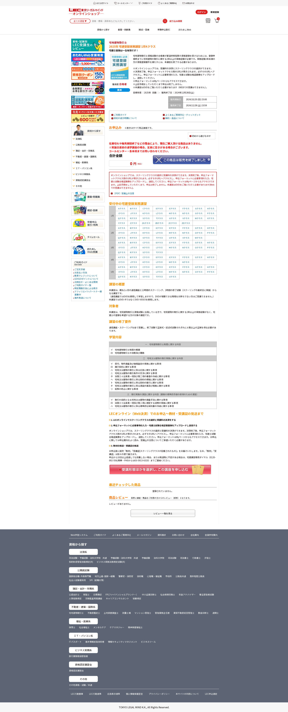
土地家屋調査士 (111, 612)
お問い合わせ (178, 534)
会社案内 (194, 534)
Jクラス (133, 213)
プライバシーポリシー (159, 693)
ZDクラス (186, 223)
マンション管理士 (142, 612)
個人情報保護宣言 (134, 693)
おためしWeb (184, 29)
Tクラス (159, 218)
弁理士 (207, 557)
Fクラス (186, 208)
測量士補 (126, 612)
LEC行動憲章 (77, 693)
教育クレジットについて (86, 275)
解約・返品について (174, 118)
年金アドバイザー (187, 594)
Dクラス (159, 208)
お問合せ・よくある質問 (86, 281)
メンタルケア (99, 627)
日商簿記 (97, 594)
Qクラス (121, 218)
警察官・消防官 (125, 576)
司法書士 (184, 557)
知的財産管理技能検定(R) (81, 561)
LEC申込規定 (211, 693)
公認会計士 (74, 594)
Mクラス (172, 213)
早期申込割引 (164, 29)
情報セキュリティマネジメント (122, 641)
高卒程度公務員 (197, 576)
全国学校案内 (211, 534)
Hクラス (210, 208)
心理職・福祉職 (154, 576)
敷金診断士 (203, 612)
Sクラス (146, 218)
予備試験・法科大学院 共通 (124, 557)
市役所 (168, 576)
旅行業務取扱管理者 (78, 656)
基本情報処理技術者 (94, 641)
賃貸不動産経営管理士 (183, 612)
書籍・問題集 (124, 29)
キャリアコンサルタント (117, 598)
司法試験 (172, 557)
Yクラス (121, 223)
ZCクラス (173, 223)
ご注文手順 (80, 269)
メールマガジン (144, 534)
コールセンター (123, 3)
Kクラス (146, 213)
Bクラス (133, 208)
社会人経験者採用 (77, 580)
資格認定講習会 (76, 670)
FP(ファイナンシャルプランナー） (121, 594)
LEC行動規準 (95, 693)
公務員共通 (181, 576)
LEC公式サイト (102, 3)
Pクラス (210, 213)
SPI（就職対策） (97, 580)
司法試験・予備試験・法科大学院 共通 (88, 557)
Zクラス (133, 223)
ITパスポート (75, 641)
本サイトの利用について (187, 693)
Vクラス (186, 218)
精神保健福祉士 (135, 627)
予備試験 (146, 557)
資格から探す (103, 29)
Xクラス (210, 218)
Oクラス (198, 213)
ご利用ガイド (146, 3)
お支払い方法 (81, 272)
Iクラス (121, 213)
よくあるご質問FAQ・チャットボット (183, 114)
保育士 (72, 627)
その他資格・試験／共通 (80, 684)
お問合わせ (189, 3)
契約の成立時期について (125, 118)
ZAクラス (146, 223)
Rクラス (133, 218)
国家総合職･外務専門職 (80, 576)
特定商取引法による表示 (86, 288)
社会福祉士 (84, 627)
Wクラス (198, 218)
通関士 (215, 612)
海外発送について (83, 297)
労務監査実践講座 (93, 598)
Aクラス (121, 208)
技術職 (140, 576)
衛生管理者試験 (206, 594)
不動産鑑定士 (93, 612)
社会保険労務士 (167, 594)
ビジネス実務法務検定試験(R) (111, 561)
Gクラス (198, 208)
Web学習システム (79, 534)
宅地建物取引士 (76, 612)
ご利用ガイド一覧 (83, 285)
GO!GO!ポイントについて (87, 278)
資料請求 (162, 534)
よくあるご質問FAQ (169, 3)
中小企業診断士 (149, 594)
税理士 (86, 594)
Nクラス (185, 213)
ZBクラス (159, 223)
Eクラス (172, 208)
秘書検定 (137, 598)
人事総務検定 (75, 598)
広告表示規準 (113, 693)
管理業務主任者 (162, 612)
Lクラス (159, 213)
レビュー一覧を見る (162, 513)
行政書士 (196, 557)
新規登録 (215, 12)
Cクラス (146, 208)
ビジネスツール (148, 641)
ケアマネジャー (117, 627)
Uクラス (172, 218)
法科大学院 (159, 557)
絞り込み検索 (176, 21)
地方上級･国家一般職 (105, 576)
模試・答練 (144, 29)
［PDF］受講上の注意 (123, 193)
